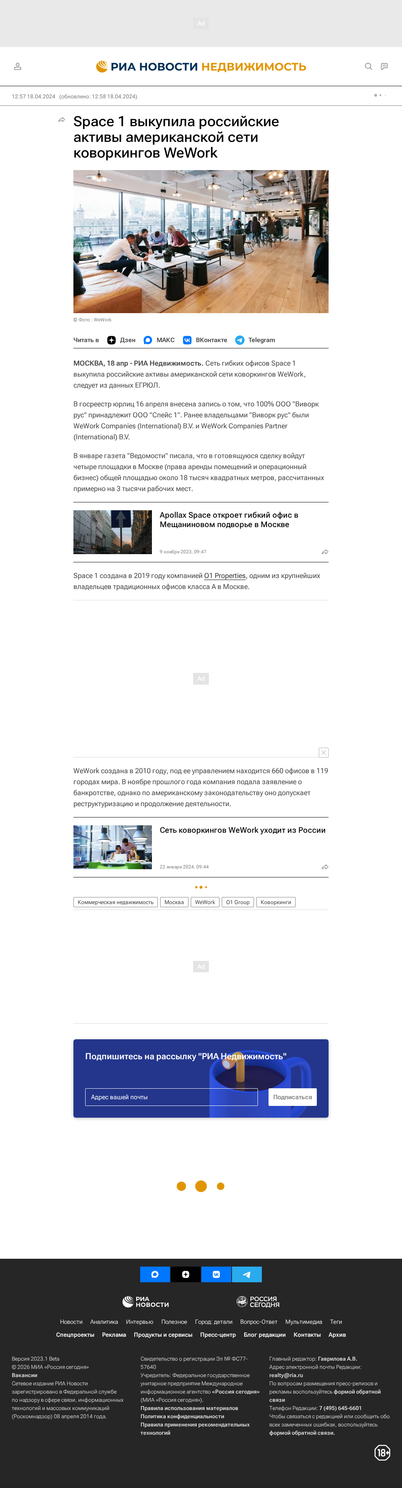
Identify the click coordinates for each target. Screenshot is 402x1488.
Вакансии (24, 1375)
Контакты (307, 1334)
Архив (337, 1334)
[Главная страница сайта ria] (142, 66)
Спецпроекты (75, 1334)
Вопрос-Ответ (259, 1321)
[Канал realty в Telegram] (247, 1274)
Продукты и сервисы (163, 1334)
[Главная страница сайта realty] (201, 66)
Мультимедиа (303, 1321)
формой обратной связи (301, 1433)
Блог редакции (265, 1334)
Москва (174, 902)
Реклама (114, 1334)
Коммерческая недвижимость (115, 902)
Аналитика (104, 1321)
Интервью (139, 1321)
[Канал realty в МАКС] (155, 1274)
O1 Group (238, 902)
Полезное (174, 1321)
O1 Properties (225, 575)
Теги (336, 1321)
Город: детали (213, 1321)
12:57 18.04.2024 (33, 96)
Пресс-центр (218, 1334)
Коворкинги (276, 902)
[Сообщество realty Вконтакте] (216, 1274)
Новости (71, 1321)
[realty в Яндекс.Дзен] (186, 1274)
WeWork (205, 902)
